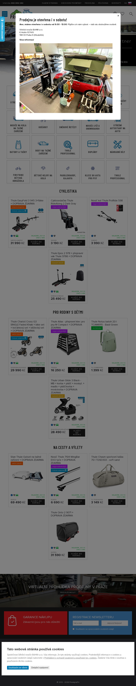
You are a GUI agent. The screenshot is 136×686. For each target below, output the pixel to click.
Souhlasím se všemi (17, 667)
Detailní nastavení (39, 667)
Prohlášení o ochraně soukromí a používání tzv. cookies (70, 658)
